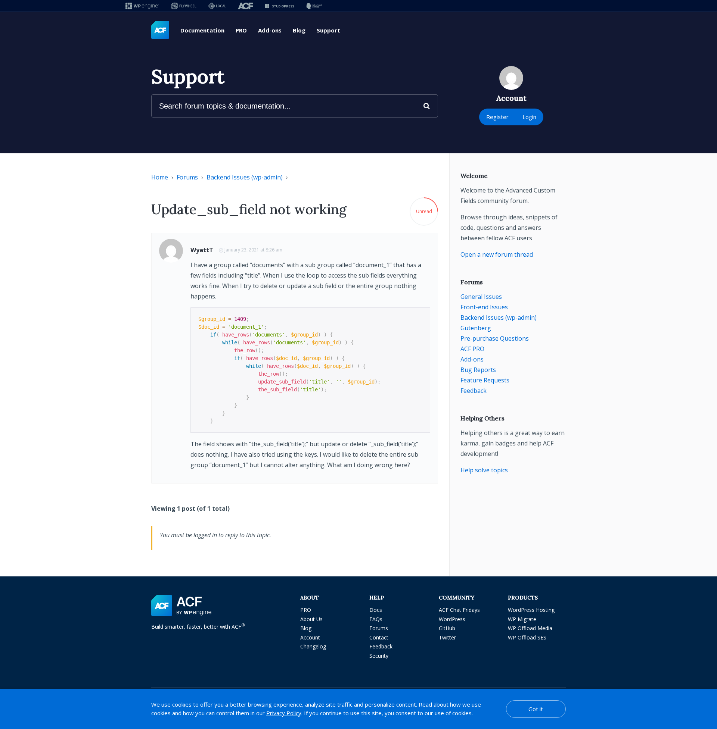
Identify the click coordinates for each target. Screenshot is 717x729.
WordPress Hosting (531, 609)
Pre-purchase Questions (494, 338)
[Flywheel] (183, 6)
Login (529, 117)
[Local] (217, 6)
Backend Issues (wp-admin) (245, 177)
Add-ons (270, 30)
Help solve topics (484, 470)
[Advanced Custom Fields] (160, 30)
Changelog (313, 646)
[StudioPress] (279, 6)
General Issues (481, 296)
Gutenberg (475, 328)
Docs (375, 609)
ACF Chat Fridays (459, 609)
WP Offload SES (527, 637)
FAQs (375, 619)
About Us (311, 619)
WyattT (201, 250)
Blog (299, 30)
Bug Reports (478, 370)
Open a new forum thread (496, 254)
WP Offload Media (530, 628)
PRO (241, 30)
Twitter (447, 637)
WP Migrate (522, 619)
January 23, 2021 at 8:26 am (253, 250)
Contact (378, 637)
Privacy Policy (283, 713)
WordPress (452, 619)
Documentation (202, 30)
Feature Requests (484, 380)
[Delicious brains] (314, 6)
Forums (187, 177)
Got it (535, 709)
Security (378, 655)
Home (159, 177)
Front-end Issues (484, 307)
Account (310, 637)
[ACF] (245, 6)
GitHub (447, 628)
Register (497, 117)
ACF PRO (472, 349)
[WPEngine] (142, 6)
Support (328, 30)
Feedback (473, 391)
